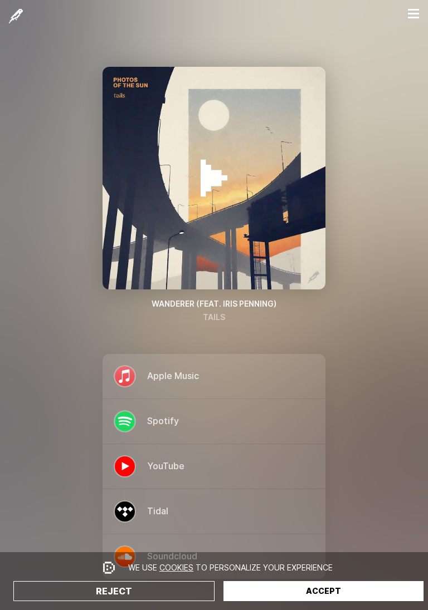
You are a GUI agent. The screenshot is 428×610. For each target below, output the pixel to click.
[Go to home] (16, 16)
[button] (413, 13)
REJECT (114, 591)
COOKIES (176, 567)
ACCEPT (323, 591)
